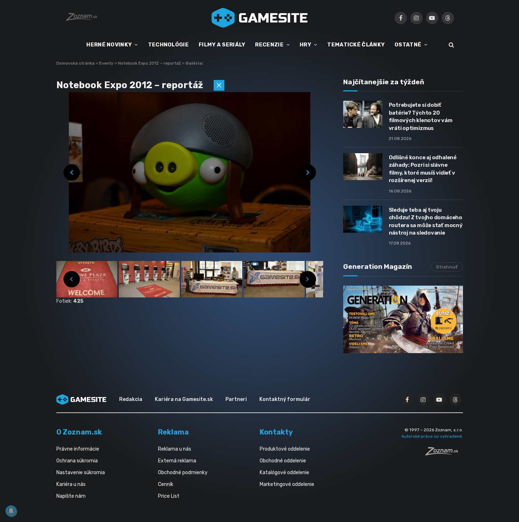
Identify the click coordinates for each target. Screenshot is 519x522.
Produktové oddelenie (285, 449)
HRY (305, 44)
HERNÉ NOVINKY (109, 44)
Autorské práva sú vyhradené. (432, 436)
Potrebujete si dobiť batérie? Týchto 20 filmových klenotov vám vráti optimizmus (421, 116)
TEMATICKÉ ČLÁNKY (356, 44)
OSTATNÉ (408, 44)
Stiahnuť (447, 267)
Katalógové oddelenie (284, 473)
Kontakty (276, 432)
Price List (168, 496)
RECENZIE (269, 44)
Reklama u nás (174, 449)
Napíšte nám (71, 496)
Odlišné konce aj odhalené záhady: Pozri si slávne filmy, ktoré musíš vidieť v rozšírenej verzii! (423, 169)
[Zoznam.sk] (444, 453)
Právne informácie (77, 449)
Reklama (173, 432)
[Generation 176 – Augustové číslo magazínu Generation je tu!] (403, 319)
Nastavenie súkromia (80, 473)
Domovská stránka (75, 63)
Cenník (165, 484)
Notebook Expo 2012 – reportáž (150, 63)
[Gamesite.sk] (260, 18)
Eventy (107, 63)
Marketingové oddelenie (287, 484)
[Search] (450, 45)
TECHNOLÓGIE (168, 44)
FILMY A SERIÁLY (222, 44)
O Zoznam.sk (79, 432)
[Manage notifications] (11, 511)
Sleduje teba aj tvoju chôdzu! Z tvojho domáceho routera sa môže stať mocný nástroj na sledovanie (426, 221)
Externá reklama (177, 461)
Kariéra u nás (71, 484)
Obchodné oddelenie (283, 461)
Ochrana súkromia (77, 461)
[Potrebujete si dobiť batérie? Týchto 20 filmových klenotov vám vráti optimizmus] (362, 114)
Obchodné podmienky (183, 473)
